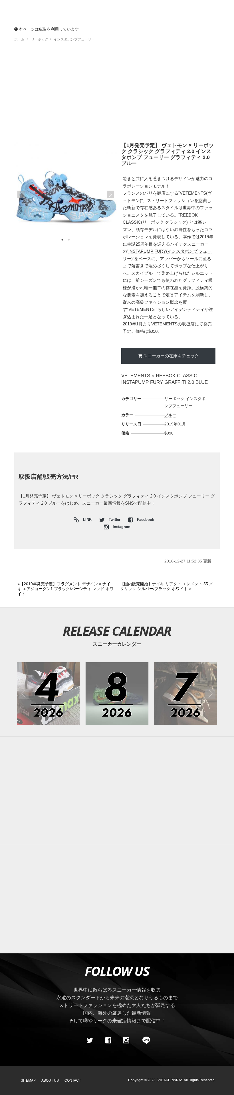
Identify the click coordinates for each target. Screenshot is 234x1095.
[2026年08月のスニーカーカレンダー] (117, 693)
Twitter (115, 520)
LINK (86, 520)
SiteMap (28, 1080)
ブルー (170, 415)
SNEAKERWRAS (169, 1080)
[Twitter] (90, 1040)
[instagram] (126, 1040)
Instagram (121, 527)
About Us (50, 1080)
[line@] (144, 1040)
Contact (72, 1080)
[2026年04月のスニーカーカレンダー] (48, 693)
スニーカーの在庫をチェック (171, 355)
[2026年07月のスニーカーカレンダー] (185, 693)
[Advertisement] (117, 94)
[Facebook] (108, 1040)
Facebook (145, 520)
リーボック (174, 398)
